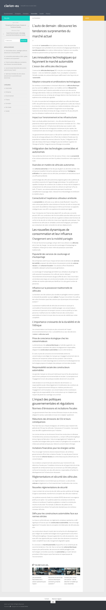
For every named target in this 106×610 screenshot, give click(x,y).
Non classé (8, 107)
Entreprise (18, 13)
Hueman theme (24, 606)
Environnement (8, 13)
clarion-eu (11, 6)
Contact (47, 599)
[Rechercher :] (12, 40)
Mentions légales (56, 599)
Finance (48, 13)
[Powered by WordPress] (10, 606)
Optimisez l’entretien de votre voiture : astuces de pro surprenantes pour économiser (14, 76)
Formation (26, 13)
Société (42, 13)
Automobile (34, 13)
